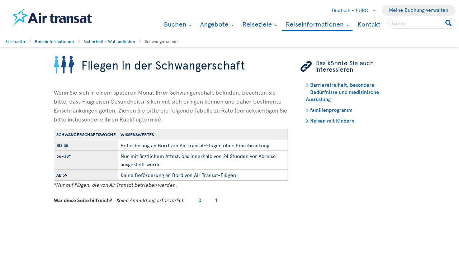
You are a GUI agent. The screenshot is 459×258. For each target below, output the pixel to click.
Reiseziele (256, 24)
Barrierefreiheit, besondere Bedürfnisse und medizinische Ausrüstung (342, 91)
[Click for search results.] (449, 23)
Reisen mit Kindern (332, 120)
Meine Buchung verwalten (418, 9)
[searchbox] (421, 23)
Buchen (174, 24)
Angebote (213, 24)
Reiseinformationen (313, 24)
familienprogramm (331, 109)
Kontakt (369, 23)
